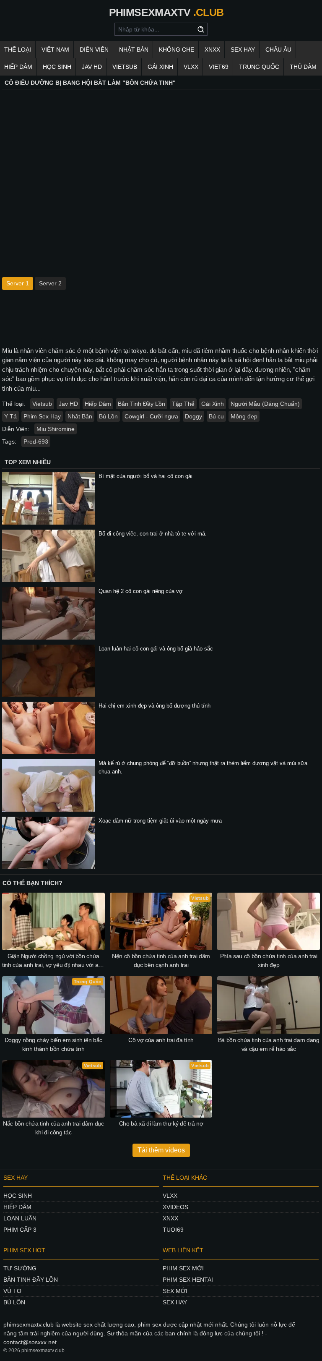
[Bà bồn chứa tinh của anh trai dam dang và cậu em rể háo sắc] (268, 1005)
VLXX (191, 66)
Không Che (176, 49)
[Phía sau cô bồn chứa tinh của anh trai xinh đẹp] (268, 922)
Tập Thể (183, 403)
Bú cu (216, 416)
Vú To (12, 1291)
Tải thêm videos (161, 1150)
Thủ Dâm (303, 66)
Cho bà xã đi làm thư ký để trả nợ (161, 1123)
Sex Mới (175, 1291)
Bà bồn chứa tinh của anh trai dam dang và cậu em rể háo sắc (268, 1044)
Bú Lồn (108, 416)
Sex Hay (243, 49)
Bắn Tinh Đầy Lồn (141, 403)
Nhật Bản (133, 49)
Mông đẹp (244, 416)
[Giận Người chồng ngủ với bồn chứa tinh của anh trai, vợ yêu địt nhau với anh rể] (53, 922)
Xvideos (175, 1207)
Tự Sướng (19, 1268)
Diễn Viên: (15, 429)
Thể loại (17, 49)
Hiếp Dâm (18, 66)
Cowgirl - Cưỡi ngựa (151, 416)
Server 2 (50, 283)
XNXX (212, 49)
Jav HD (68, 403)
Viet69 (219, 66)
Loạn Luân (19, 1218)
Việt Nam (55, 49)
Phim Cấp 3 (19, 1229)
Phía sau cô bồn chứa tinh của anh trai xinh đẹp (268, 960)
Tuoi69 (173, 1229)
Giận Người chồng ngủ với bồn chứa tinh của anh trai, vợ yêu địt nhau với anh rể (53, 961)
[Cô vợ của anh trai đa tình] (161, 1005)
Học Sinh (57, 66)
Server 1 (17, 283)
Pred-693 (35, 441)
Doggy (193, 416)
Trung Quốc (259, 66)
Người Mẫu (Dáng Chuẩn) (265, 403)
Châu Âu (278, 49)
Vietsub (124, 66)
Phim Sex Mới (183, 1268)
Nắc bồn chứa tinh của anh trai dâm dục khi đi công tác (53, 1128)
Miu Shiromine (55, 429)
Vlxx (170, 1195)
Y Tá (10, 416)
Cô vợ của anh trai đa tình (161, 1040)
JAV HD (92, 66)
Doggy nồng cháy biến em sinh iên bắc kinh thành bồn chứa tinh (53, 1044)
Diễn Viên (94, 49)
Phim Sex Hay (42, 416)
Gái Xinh (160, 66)
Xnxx (170, 1218)
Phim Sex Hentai (188, 1279)
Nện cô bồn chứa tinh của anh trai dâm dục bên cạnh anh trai (161, 960)
